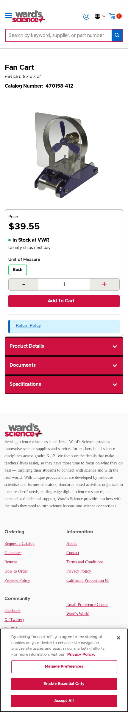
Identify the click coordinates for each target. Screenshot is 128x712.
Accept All (64, 701)
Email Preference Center (87, 604)
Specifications (25, 384)
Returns (10, 562)
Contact (72, 553)
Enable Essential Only (64, 684)
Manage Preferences (64, 667)
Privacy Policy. (81, 655)
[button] (86, 17)
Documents (23, 365)
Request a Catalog (19, 543)
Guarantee (12, 553)
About (71, 543)
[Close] (118, 637)
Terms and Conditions (84, 562)
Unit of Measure (24, 260)
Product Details (27, 346)
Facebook (12, 610)
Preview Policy (17, 580)
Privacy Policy (78, 571)
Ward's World (77, 614)
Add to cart (61, 301)
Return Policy (28, 325)
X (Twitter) (14, 620)
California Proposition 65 (87, 580)
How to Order (16, 571)
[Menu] (8, 16)
